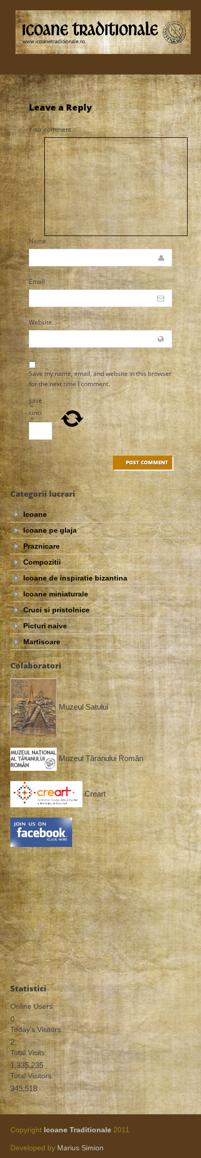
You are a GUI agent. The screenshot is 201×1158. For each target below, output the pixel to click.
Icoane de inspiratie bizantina (75, 578)
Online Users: (32, 1006)
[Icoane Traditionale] (103, 32)
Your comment (50, 129)
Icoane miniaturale (55, 594)
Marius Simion (80, 1148)
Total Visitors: (32, 1076)
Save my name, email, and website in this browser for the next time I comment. (100, 378)
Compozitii (42, 562)
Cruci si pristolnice (56, 610)
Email (37, 281)
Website (40, 322)
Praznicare (41, 546)
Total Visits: (28, 1052)
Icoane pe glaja (50, 530)
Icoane (35, 514)
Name (37, 241)
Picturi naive (45, 626)
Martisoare (41, 642)
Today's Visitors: (36, 1029)
